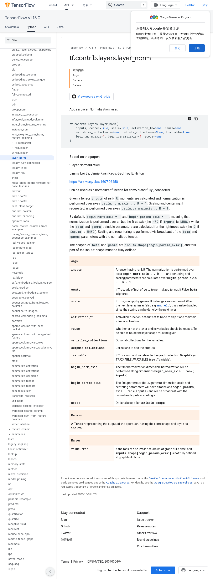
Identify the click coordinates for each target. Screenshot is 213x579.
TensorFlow (76, 47)
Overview (12, 27)
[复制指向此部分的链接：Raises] (84, 440)
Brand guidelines (148, 539)
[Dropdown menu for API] (74, 5)
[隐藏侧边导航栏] (50, 571)
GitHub (190, 5)
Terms (65, 561)
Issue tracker (145, 519)
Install (52, 5)
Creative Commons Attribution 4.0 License (174, 478)
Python (31, 27)
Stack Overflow (147, 533)
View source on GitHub (94, 96)
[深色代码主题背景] (189, 118)
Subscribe (163, 570)
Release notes (146, 526)
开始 (197, 48)
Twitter (66, 533)
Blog (64, 519)
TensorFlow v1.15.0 (22, 18)
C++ (46, 27)
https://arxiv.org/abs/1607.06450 (93, 182)
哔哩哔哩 (67, 539)
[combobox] (126, 5)
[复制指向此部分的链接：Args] (82, 261)
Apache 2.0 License (117, 482)
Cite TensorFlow (147, 546)
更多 (85, 5)
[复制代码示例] (196, 118)
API (66, 5)
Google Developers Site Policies (173, 482)
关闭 (177, 48)
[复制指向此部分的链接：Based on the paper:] (104, 156)
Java (60, 27)
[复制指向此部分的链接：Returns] (86, 415)
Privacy (78, 561)
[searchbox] (28, 40)
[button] (27, 429)
